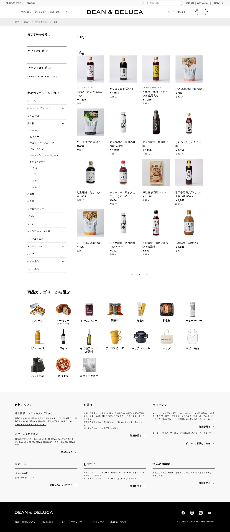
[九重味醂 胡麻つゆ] (189, 223)
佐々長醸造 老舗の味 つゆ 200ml (122, 244)
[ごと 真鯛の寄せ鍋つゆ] (189, 69)
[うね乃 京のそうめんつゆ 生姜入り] (156, 69)
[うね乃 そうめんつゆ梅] (189, 122)
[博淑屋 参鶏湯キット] (156, 172)
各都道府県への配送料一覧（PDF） (30, 424)
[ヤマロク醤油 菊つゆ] (123, 69)
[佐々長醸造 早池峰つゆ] (156, 122)
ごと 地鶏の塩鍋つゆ (89, 242)
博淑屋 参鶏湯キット (154, 192)
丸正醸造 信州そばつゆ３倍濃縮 (155, 244)
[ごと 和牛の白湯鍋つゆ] (90, 122)
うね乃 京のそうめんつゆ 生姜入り (155, 93)
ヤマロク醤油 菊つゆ (122, 88)
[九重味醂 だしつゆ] (90, 172)
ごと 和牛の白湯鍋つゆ (90, 142)
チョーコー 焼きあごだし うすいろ (122, 194)
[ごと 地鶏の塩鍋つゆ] (90, 223)
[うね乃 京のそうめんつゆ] (90, 69)
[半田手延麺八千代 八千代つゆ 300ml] (189, 172)
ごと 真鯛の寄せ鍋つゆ (188, 88)
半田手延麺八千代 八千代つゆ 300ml (188, 194)
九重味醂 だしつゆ (88, 192)
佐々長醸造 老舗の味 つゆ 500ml (122, 144)
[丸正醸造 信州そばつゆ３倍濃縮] (156, 223)
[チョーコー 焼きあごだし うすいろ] (123, 172)
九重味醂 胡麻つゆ (187, 242)
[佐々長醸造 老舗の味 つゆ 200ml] (123, 223)
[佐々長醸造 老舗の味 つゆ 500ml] (123, 122)
